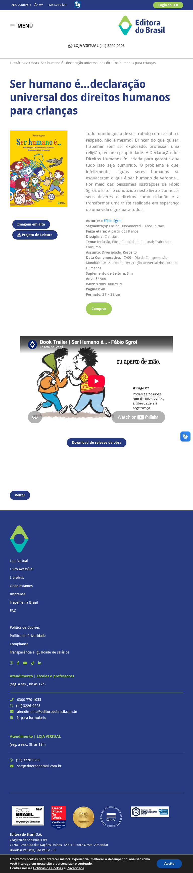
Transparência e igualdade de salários (39, 652)
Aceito (169, 863)
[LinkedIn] (39, 663)
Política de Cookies (25, 627)
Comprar (98, 308)
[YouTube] (25, 663)
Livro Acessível (57, 5)
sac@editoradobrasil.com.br (39, 765)
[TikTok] (33, 663)
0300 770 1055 (29, 699)
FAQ (13, 610)
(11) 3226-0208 (99, 45)
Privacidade (75, 868)
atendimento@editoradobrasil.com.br (47, 711)
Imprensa (17, 594)
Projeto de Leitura (37, 234)
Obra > (34, 62)
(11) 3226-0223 (28, 705)
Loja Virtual (19, 560)
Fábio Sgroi (112, 220)
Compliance (19, 643)
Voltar (20, 495)
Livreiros (17, 577)
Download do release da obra (96, 442)
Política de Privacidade (28, 635)
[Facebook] (18, 663)
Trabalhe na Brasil (24, 602)
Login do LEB (168, 5)
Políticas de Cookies (48, 868)
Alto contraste (21, 5)
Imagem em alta (31, 224)
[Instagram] (12, 663)
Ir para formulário (31, 717)
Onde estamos (21, 585)
